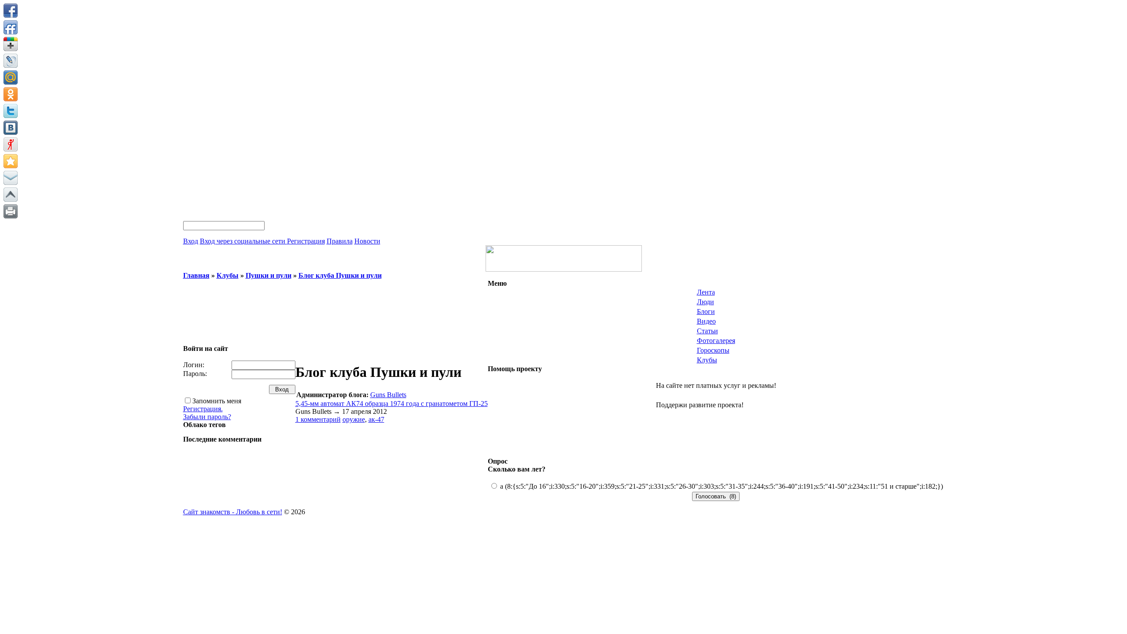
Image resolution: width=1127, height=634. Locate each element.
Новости (367, 241)
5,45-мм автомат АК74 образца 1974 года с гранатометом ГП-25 (391, 403)
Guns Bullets (388, 394)
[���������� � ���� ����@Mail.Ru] (11, 77)
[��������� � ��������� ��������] (11, 161)
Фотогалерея (716, 340)
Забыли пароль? (207, 416)
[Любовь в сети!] (564, 269)
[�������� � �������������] (11, 94)
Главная (196, 275)
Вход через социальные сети (243, 241)
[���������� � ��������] (11, 128)
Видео (706, 321)
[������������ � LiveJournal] (11, 61)
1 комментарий (318, 419)
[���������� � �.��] (11, 144)
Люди (705, 302)
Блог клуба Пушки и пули (340, 275)
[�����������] (11, 211)
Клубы (228, 275)
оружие (354, 419)
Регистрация (306, 241)
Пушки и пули (268, 275)
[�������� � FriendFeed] (11, 27)
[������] (11, 195)
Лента (706, 292)
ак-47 (376, 419)
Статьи (707, 331)
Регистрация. (203, 409)
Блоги (706, 311)
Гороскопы (713, 350)
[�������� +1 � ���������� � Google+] (11, 44)
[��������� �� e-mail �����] (11, 178)
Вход (190, 241)
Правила (340, 241)
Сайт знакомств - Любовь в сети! (232, 512)
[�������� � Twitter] (11, 111)
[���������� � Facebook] (11, 11)
